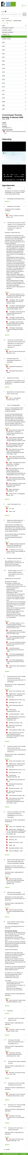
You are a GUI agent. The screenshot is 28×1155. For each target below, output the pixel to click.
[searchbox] (11, 14)
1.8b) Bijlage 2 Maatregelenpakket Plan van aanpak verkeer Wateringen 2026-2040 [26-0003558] (15, 307)
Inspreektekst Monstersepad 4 (15, 371)
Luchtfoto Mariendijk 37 (16, 714)
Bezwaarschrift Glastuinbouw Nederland (14, 784)
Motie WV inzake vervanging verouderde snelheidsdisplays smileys (15, 911)
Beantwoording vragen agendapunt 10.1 (16, 666)
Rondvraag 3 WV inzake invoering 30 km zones (15, 1073)
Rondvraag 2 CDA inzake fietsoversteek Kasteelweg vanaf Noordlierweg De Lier (14, 1054)
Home (3, 20)
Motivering (13, 839)
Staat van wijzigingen (15, 850)
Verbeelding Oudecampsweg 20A (16, 780)
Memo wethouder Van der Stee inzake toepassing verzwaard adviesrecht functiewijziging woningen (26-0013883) (15, 452)
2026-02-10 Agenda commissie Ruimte (15, 216)
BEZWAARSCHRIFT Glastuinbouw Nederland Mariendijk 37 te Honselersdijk (15, 718)
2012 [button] (3, 90)
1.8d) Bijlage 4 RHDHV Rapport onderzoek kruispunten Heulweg (15, 318)
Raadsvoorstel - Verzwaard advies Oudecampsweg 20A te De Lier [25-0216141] (15, 765)
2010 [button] (3, 98)
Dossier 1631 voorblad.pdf (16, 826)
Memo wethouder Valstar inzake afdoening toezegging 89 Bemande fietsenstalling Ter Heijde (15, 445)
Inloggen (22, 1153)
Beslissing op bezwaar (15, 722)
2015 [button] (3, 79)
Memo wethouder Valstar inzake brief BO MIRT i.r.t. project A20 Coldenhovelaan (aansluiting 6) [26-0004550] (15, 432)
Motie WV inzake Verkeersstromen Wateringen (15, 352)
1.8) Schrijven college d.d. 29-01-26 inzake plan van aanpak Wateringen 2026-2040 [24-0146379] (15, 295)
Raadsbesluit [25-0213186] (17, 699)
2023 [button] (3, 50)
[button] (24, 14)
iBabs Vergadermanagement (10, 1153)
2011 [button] (3, 94)
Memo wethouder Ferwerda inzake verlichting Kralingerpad (15, 1001)
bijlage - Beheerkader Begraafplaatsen (12, 490)
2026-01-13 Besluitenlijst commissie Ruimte (13, 399)
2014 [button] (3, 83)
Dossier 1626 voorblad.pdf (16, 761)
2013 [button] (3, 86)
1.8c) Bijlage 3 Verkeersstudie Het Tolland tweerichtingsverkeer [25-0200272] (15, 313)
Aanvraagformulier (15, 702)
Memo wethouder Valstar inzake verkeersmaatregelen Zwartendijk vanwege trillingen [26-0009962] (15, 439)
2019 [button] (3, 64)
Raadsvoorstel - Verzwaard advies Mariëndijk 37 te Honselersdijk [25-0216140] (15, 695)
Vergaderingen (9, 20)
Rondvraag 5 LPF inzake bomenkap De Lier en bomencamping (15, 1117)
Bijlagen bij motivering (15, 842)
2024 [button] (3, 46)
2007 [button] (3, 109)
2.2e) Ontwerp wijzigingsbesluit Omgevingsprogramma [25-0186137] (15, 656)
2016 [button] (3, 75)
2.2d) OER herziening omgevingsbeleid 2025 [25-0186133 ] (15, 650)
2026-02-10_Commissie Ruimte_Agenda (14, 132)
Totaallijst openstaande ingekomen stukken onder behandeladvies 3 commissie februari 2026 (15, 545)
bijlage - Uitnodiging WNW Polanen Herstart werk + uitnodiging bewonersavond (15, 464)
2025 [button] (3, 42)
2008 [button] (3, 105)
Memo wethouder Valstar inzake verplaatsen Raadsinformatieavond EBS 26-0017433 (15, 479)
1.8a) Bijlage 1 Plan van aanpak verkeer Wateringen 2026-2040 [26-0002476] (15, 301)
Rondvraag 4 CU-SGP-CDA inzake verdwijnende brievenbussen (15, 1095)
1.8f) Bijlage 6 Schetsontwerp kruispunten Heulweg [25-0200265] (14, 329)
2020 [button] (3, 61)
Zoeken (3, 11)
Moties (12, 511)
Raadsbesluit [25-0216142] (17, 769)
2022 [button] (3, 53)
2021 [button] (3, 57)
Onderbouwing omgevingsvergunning (13, 710)
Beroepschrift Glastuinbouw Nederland (14, 726)
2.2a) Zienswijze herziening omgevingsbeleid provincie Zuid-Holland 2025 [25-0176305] (15, 632)
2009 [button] (3, 101)
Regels (12, 845)
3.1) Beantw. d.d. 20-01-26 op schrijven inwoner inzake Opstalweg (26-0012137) (16, 551)
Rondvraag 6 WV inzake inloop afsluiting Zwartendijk (15, 1139)
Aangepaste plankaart (16, 848)
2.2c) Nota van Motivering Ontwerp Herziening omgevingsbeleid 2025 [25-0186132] (15, 644)
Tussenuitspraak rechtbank (16, 729)
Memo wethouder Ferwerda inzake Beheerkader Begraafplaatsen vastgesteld (15, 485)
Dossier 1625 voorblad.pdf (16, 691)
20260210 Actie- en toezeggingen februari (15, 494)
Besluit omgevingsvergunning (15, 706)
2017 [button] (3, 72)
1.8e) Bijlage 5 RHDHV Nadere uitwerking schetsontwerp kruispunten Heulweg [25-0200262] (15, 323)
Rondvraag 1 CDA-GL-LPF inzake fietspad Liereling (15, 1030)
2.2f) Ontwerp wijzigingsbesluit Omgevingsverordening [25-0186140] (15, 661)
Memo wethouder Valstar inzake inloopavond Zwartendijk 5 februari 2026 (15, 458)
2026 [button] (3, 25)
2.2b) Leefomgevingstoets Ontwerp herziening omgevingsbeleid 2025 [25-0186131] (16, 638)
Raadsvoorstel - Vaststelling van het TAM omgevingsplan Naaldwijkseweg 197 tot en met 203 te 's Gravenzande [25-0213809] (16, 832)
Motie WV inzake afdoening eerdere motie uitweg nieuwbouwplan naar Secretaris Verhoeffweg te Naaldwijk (15, 881)
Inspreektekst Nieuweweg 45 (15, 367)
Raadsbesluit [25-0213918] (17, 836)
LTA (11, 508)
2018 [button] (3, 68)
